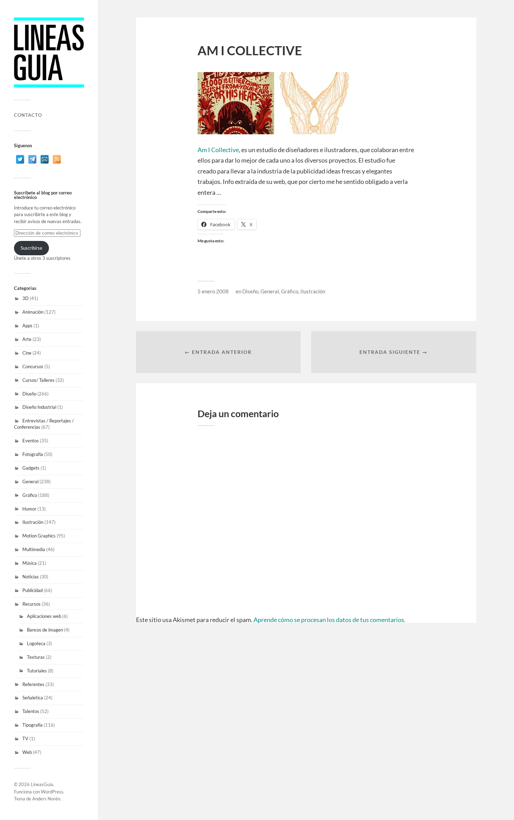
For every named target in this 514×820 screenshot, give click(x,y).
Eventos (30, 440)
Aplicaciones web (44, 616)
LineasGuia (42, 784)
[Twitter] (20, 159)
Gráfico (29, 495)
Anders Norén (46, 798)
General (30, 481)
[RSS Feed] (56, 159)
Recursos (31, 604)
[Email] (44, 159)
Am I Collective (218, 150)
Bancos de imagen (45, 630)
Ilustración (32, 522)
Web (27, 752)
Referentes (33, 684)
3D (25, 298)
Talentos (30, 711)
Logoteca (36, 643)
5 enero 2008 (213, 291)
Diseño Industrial (39, 407)
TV (25, 738)
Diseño (29, 394)
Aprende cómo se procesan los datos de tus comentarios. (330, 619)
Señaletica (32, 697)
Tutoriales (37, 670)
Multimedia (33, 549)
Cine (26, 353)
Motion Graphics (39, 536)
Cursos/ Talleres (38, 380)
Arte (26, 339)
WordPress (52, 791)
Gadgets (31, 468)
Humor (29, 509)
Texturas (36, 657)
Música (29, 563)
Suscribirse (31, 248)
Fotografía (32, 454)
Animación (32, 312)
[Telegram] (32, 159)
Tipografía (32, 725)
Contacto (28, 115)
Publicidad (32, 590)
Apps (27, 325)
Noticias (30, 576)
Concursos (32, 366)
